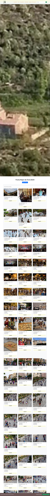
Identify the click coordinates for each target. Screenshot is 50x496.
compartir (10, 200)
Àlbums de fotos (25, 182)
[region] (25, 494)
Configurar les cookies (39, 494)
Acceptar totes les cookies (46, 494)
